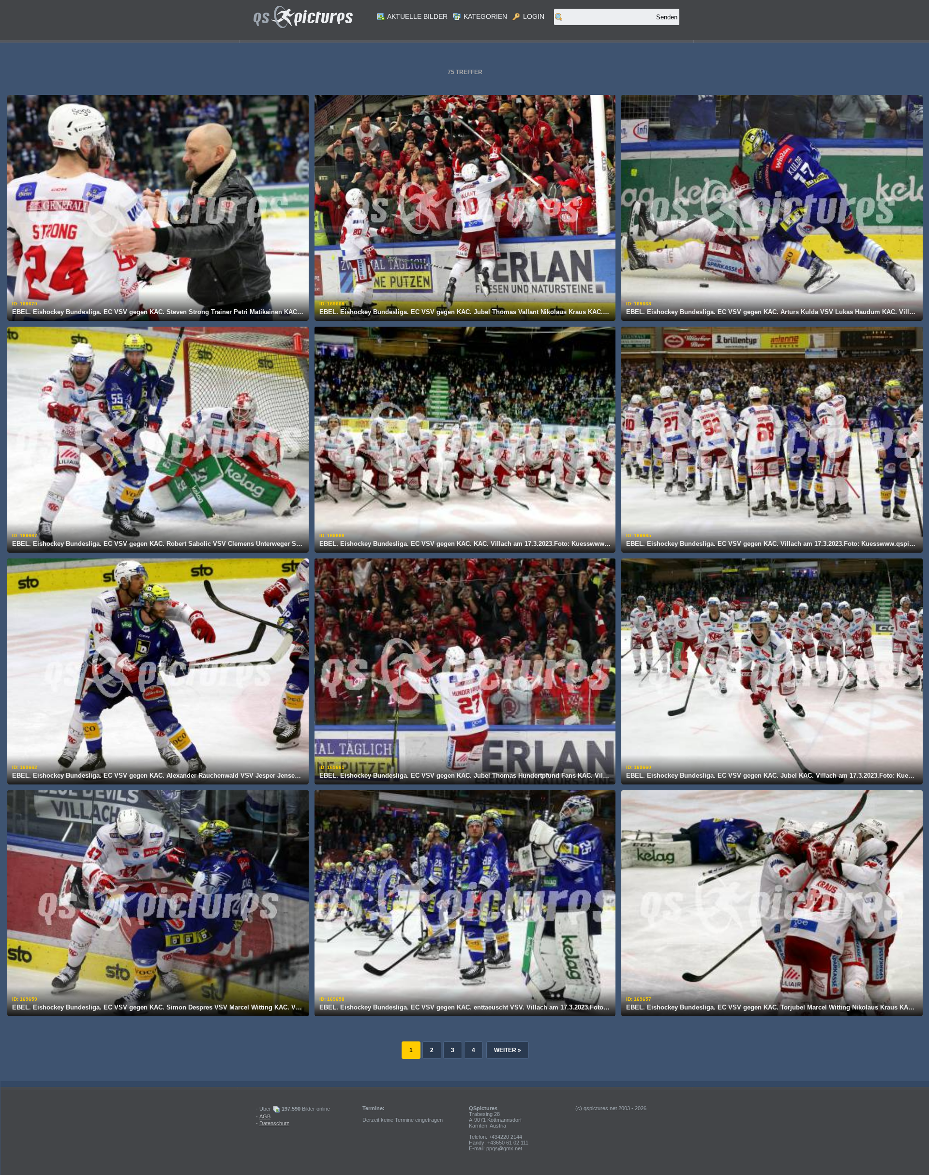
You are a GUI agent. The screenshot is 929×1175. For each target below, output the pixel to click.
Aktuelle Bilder (417, 16)
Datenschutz (274, 1123)
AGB (264, 1116)
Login (532, 16)
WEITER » (507, 1050)
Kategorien (484, 16)
